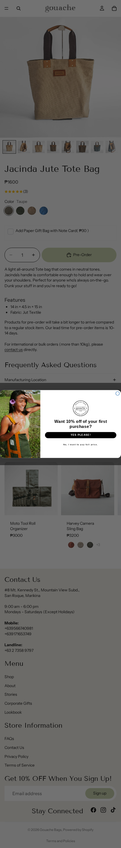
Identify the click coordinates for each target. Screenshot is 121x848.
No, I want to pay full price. (80, 444)
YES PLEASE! (81, 435)
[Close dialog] (117, 393)
